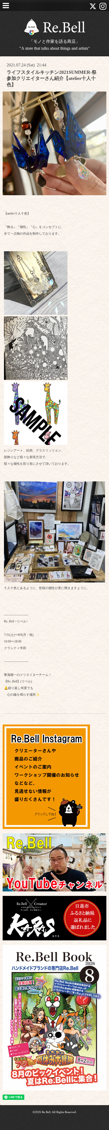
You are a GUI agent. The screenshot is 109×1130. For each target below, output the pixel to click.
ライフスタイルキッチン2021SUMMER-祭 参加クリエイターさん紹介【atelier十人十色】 (52, 78)
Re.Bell (46, 1112)
